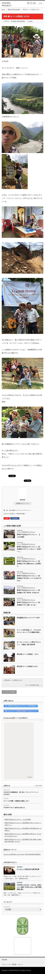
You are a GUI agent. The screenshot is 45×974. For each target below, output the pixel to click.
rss (28, 3)
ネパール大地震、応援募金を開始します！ (17, 801)
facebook (34, 3)
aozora (30, 21)
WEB (6, 518)
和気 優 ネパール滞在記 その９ (13, 680)
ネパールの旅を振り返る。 (32, 685)
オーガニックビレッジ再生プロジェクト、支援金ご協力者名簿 (29, 643)
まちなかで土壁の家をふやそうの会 (14, 854)
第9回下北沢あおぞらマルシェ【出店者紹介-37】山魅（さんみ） (28, 604)
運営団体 (4, 959)
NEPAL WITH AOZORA (14, 9)
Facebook (15, 518)
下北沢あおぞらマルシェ (28, 532)
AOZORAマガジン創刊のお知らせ (14, 807)
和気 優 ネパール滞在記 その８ (27, 666)
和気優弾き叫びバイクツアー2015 (28, 618)
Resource (29, 777)
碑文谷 (38, 854)
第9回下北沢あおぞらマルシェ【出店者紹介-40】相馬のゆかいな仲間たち (29, 563)
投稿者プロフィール (22, 503)
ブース (19, 532)
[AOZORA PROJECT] (11, 4)
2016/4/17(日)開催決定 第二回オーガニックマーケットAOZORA (21, 793)
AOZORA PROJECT (14, 970)
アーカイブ (7, 906)
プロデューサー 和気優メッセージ (12, 964)
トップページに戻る (9, 692)
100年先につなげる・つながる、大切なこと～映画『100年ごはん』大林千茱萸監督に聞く (29, 887)
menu (40, 3)
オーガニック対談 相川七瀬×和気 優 (28, 869)
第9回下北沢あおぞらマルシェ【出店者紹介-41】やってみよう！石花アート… (29, 549)
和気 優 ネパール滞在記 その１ (28, 654)
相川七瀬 (33, 854)
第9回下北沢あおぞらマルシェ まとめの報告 (28, 536)
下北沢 (26, 854)
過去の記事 (39, 785)
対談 (29, 854)
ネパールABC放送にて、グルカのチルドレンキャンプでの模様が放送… (29, 631)
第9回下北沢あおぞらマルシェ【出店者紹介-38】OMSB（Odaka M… (28, 591)
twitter (31, 3)
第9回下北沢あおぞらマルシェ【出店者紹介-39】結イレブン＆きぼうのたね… (29, 578)
